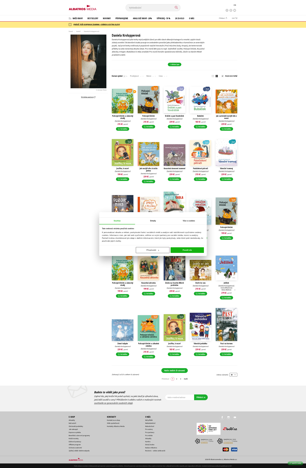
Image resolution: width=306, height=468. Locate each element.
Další (186, 379)
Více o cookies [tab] (189, 221)
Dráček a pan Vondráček (174, 116)
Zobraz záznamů (222, 375)
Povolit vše (187, 250)
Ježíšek (226, 283)
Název (148, 76)
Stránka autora (87, 97)
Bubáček (200, 116)
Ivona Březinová (226, 288)
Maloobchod (149, 426)
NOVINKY (107, 18)
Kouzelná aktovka (148, 283)
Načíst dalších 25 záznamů (174, 370)
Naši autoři (72, 423)
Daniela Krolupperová (122, 121)
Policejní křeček (148, 116)
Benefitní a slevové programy (79, 435)
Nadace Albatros (151, 448)
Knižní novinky (74, 438)
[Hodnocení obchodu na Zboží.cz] (229, 428)
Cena (161, 76)
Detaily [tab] (153, 221)
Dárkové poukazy (75, 441)
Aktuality (72, 420)
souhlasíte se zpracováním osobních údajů (113, 403)
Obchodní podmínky (76, 426)
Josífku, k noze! (122, 168)
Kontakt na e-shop (113, 420)
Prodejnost (134, 76)
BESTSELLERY (92, 18)
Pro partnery (149, 432)
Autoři (78, 31)
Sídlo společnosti (113, 423)
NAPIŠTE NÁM (296, 463)
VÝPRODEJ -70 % (163, 18)
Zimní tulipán (122, 343)
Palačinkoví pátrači (200, 168)
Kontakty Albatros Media (116, 426)
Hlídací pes (175, 64)
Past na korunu (226, 343)
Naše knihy (77, 18)
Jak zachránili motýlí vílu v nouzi (226, 117)
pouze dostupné (231, 76)
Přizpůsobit (151, 250)
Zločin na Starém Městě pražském (174, 284)
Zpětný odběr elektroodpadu (79, 451)
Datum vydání (117, 76)
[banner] (82, 5)
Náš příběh (149, 420)
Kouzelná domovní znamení (174, 168)
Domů (71, 31)
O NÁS (191, 18)
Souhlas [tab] (117, 221)
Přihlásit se (201, 397)
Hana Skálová (226, 290)
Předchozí (165, 379)
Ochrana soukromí (75, 448)
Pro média (149, 435)
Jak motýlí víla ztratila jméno (148, 169)
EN (235, 5)
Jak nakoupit (73, 429)
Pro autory (149, 429)
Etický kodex (149, 444)
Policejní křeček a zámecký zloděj (122, 117)
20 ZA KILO (179, 18)
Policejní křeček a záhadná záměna (148, 344)
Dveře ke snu (200, 283)
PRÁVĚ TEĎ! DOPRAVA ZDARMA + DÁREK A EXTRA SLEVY (97, 24)
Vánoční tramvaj (226, 168)
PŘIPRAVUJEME (121, 18)
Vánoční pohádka (200, 343)
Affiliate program (75, 444)
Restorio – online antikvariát (155, 451)
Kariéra (147, 441)
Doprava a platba (75, 432)
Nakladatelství (150, 423)
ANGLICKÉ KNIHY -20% (142, 18)
